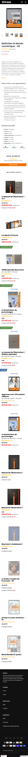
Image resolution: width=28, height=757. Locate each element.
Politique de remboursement (11, 726)
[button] (5, 49)
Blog (4, 704)
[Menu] (25, 2)
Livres (4, 694)
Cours (4, 691)
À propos (5, 722)
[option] (7, 35)
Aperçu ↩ (4, 77)
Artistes (5, 708)
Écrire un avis (13, 165)
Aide (4, 718)
